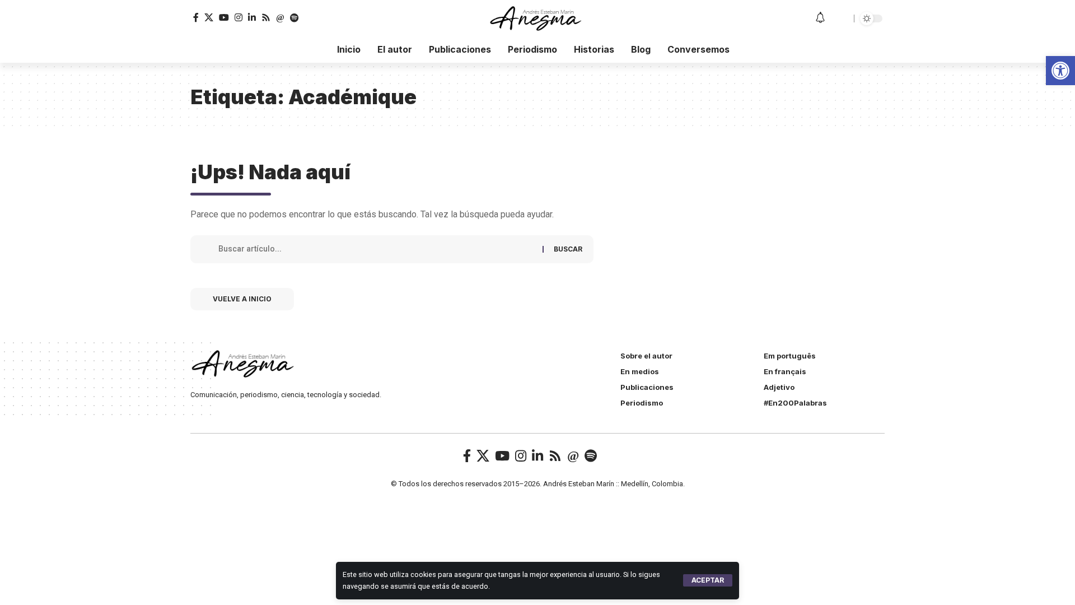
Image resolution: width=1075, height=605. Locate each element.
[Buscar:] (376, 249)
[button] (707, 580)
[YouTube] (224, 17)
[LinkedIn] (252, 17)
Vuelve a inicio (242, 299)
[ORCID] (308, 17)
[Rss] (266, 17)
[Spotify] (294, 17)
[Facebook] (196, 17)
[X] (209, 17)
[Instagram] (238, 17)
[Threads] (280, 17)
